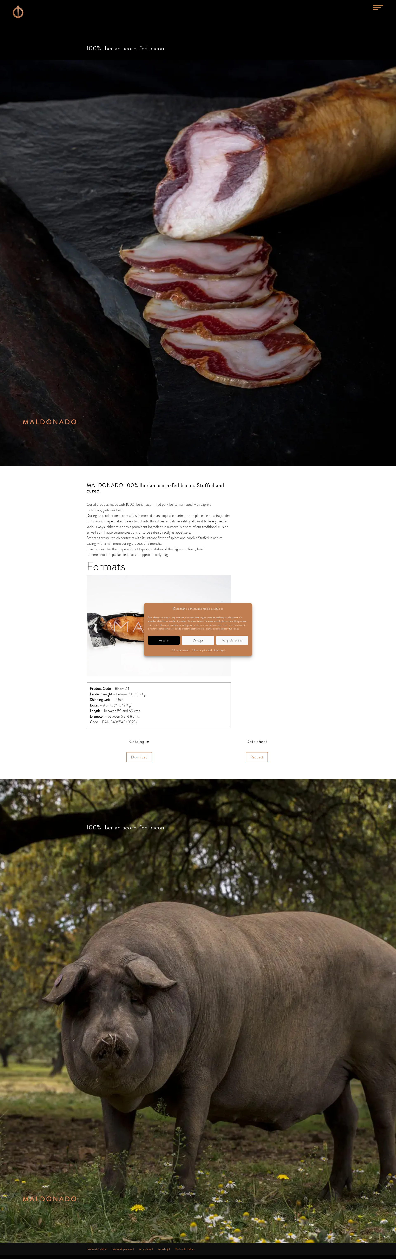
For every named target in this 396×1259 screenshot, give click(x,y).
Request (256, 757)
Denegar (198, 640)
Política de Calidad (96, 1249)
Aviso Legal (219, 650)
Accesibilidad (146, 1249)
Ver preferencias (232, 640)
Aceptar (164, 640)
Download (139, 757)
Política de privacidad (201, 650)
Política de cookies (180, 650)
